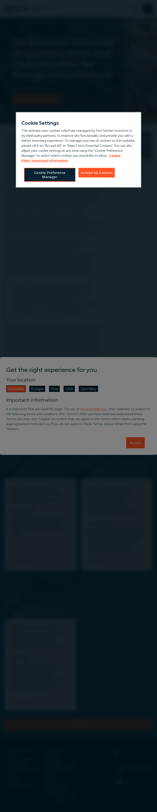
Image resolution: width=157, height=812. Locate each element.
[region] (78, 150)
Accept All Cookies (96, 172)
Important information (50, 160)
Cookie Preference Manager (50, 175)
